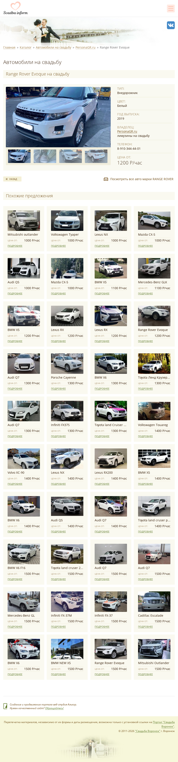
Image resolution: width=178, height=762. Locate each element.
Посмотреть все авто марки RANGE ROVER (141, 179)
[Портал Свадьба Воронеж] (15, 8)
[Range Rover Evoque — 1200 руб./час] (58, 117)
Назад (13, 179)
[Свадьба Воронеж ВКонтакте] (171, 25)
